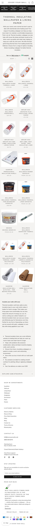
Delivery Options (8, 412)
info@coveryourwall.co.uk (11, 437)
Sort (12, 58)
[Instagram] (9, 457)
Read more (8, 508)
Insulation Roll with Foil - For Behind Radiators (9, 290)
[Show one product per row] (29, 58)
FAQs (5, 418)
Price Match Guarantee (10, 416)
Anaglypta (7, 395)
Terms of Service (8, 425)
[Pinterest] (13, 457)
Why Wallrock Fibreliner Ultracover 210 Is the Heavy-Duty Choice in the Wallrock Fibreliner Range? (17, 494)
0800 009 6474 (8, 440)
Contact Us (7, 423)
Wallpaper (7, 393)
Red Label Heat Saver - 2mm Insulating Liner (25, 143)
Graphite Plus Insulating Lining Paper (26, 113)
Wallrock (6, 388)
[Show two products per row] (32, 58)
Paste (5, 399)
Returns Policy (8, 414)
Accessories (7, 397)
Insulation (6, 386)
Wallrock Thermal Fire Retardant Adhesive (9, 201)
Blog (5, 420)
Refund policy (8, 427)
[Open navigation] (3, 2)
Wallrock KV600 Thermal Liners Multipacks (9, 260)
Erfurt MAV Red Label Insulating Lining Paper (9, 143)
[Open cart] (32, 2)
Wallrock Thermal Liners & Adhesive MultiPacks (25, 260)
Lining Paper (7, 391)
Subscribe (17, 476)
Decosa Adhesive (9, 230)
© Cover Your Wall (17, 523)
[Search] (29, 2)
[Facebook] (4, 457)
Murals (6, 402)
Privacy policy (12, 512)
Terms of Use (23, 512)
